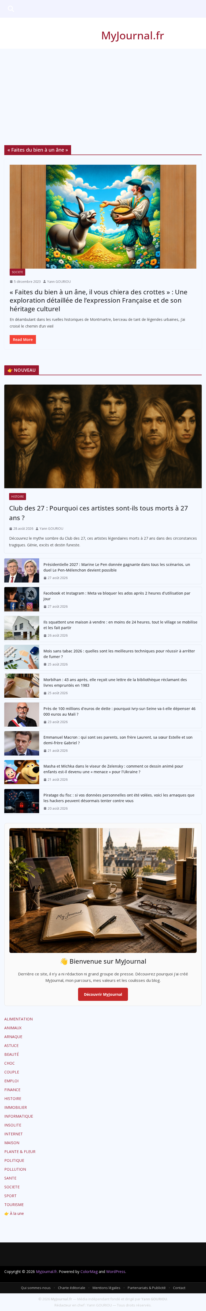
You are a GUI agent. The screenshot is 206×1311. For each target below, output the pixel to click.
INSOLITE (12, 1125)
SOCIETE (17, 272)
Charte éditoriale (71, 1287)
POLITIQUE (14, 1160)
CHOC (9, 1063)
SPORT (10, 1195)
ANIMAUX (12, 1027)
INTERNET (13, 1133)
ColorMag (89, 1271)
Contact (179, 1287)
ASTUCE (11, 1045)
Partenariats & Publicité (147, 1287)
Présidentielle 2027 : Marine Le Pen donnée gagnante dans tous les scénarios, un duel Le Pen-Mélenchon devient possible (116, 567)
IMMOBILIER (15, 1107)
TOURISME (14, 1204)
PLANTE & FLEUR (19, 1151)
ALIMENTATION (18, 1018)
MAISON (11, 1142)
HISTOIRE (17, 496)
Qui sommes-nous (36, 1287)
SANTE (10, 1178)
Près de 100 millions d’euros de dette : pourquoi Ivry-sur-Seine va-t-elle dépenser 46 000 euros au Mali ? (119, 711)
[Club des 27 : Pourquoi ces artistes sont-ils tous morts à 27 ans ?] (103, 436)
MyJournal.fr (132, 35)
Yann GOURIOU (59, 281)
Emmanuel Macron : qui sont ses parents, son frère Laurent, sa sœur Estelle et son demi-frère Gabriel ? (118, 740)
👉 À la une (14, 1213)
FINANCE (12, 1089)
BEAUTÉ (11, 1054)
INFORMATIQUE (18, 1116)
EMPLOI (11, 1080)
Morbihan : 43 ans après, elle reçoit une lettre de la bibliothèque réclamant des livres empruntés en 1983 (115, 682)
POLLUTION (15, 1169)
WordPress (115, 1271)
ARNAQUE (13, 1036)
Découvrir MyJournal (103, 994)
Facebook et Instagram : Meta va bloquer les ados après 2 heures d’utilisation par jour (116, 596)
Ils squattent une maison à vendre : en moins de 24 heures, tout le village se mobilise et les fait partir (120, 624)
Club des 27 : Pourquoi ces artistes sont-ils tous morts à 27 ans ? (98, 513)
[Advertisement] (103, 88)
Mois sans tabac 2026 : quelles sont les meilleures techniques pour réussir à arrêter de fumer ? (119, 653)
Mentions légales (106, 1287)
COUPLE (11, 1072)
